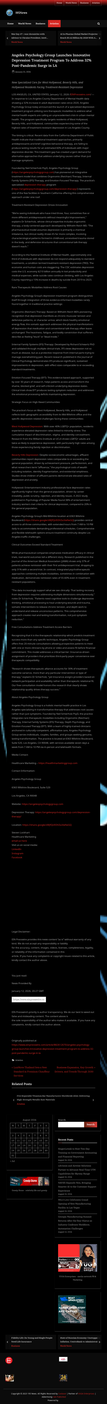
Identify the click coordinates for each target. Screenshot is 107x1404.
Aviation (96, 3)
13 (29, 1140)
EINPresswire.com (80, 94)
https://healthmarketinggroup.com (57, 763)
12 (24, 1140)
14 (35, 1140)
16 (46, 1140)
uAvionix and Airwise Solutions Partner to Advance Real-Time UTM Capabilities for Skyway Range (77, 1169)
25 (18, 1150)
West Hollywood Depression (27, 426)
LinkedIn (16, 849)
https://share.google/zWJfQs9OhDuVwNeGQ (49, 520)
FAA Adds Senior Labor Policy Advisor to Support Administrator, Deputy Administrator (53, 1097)
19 (24, 1145)
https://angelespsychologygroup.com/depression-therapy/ (44, 188)
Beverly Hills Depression (25, 454)
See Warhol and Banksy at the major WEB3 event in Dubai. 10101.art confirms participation (81, 36)
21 (35, 1145)
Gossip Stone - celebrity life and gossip (29, 1190)
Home (59, 3)
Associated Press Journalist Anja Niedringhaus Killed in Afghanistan (82, 1339)
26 (24, 1150)
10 (12, 1140)
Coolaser (62, 1393)
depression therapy (35, 184)
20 (29, 1145)
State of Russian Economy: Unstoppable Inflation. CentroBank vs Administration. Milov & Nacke (35, 1340)
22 (40, 1145)
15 (40, 1140)
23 (46, 1145)
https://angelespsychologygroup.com (33, 172)
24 (12, 1150)
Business (84, 3)
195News (21, 13)
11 (18, 1140)
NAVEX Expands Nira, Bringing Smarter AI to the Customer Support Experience (77, 1186)
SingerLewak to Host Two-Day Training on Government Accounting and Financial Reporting (77, 1152)
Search (62, 1119)
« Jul (12, 1160)
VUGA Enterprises (67, 1276)
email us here (19, 840)
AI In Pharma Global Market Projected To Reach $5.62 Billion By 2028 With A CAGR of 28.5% (35, 36)
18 (18, 1145)
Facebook (17, 857)
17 (12, 1145)
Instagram (17, 853)
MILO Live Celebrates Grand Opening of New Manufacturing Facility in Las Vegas (74, 1203)
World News (71, 3)
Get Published (59, 1396)
